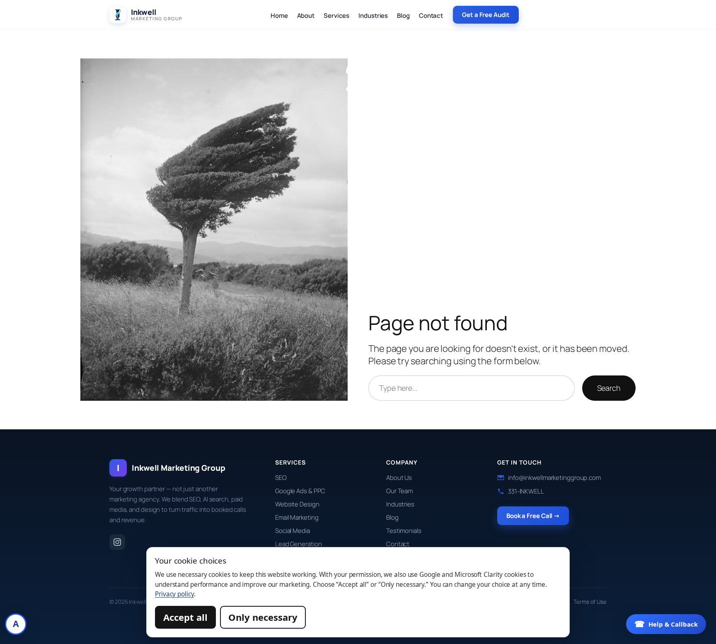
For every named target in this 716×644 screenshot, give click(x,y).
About (306, 15)
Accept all (185, 617)
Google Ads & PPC (300, 491)
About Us (399, 477)
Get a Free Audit (485, 14)
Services (336, 15)
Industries (373, 15)
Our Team (399, 491)
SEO (281, 477)
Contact (431, 15)
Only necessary (263, 617)
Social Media (292, 530)
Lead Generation (298, 544)
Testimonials (403, 530)
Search (609, 388)
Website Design (297, 504)
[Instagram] (117, 542)
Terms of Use (590, 601)
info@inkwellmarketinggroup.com (554, 477)
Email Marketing (297, 517)
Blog (403, 15)
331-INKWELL (526, 491)
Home (279, 15)
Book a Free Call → (533, 515)
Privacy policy (174, 594)
